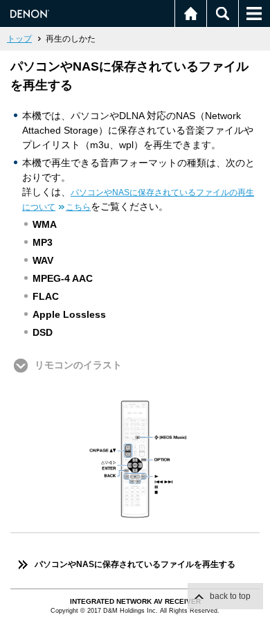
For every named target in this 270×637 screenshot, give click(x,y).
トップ (19, 39)
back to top (230, 596)
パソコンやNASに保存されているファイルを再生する (135, 564)
